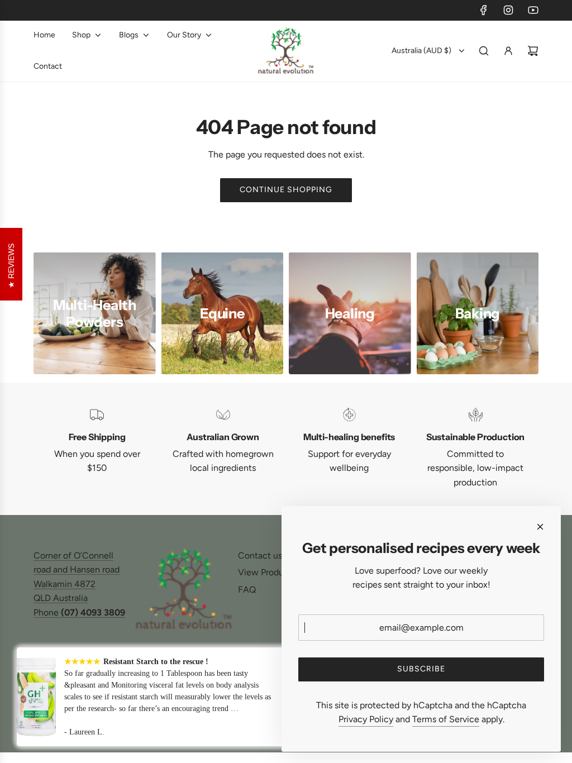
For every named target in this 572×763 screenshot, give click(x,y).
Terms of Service (445, 719)
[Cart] (533, 51)
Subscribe (421, 669)
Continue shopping (286, 189)
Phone (79, 612)
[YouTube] (533, 10)
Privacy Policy (366, 719)
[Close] (540, 526)
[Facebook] (483, 10)
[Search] (483, 51)
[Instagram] (508, 10)
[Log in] (508, 51)
